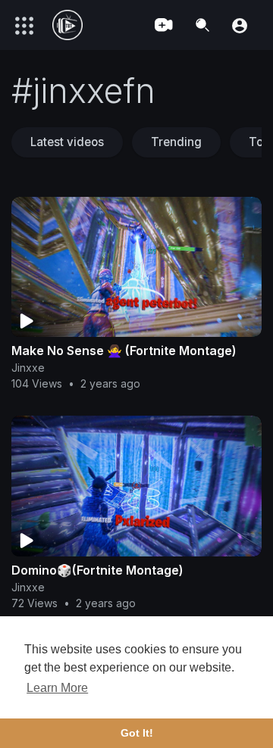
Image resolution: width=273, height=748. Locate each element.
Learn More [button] (57, 687)
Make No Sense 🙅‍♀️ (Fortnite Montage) (124, 350)
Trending (176, 142)
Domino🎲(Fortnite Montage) (97, 570)
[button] (239, 24)
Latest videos (67, 142)
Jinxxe (28, 367)
